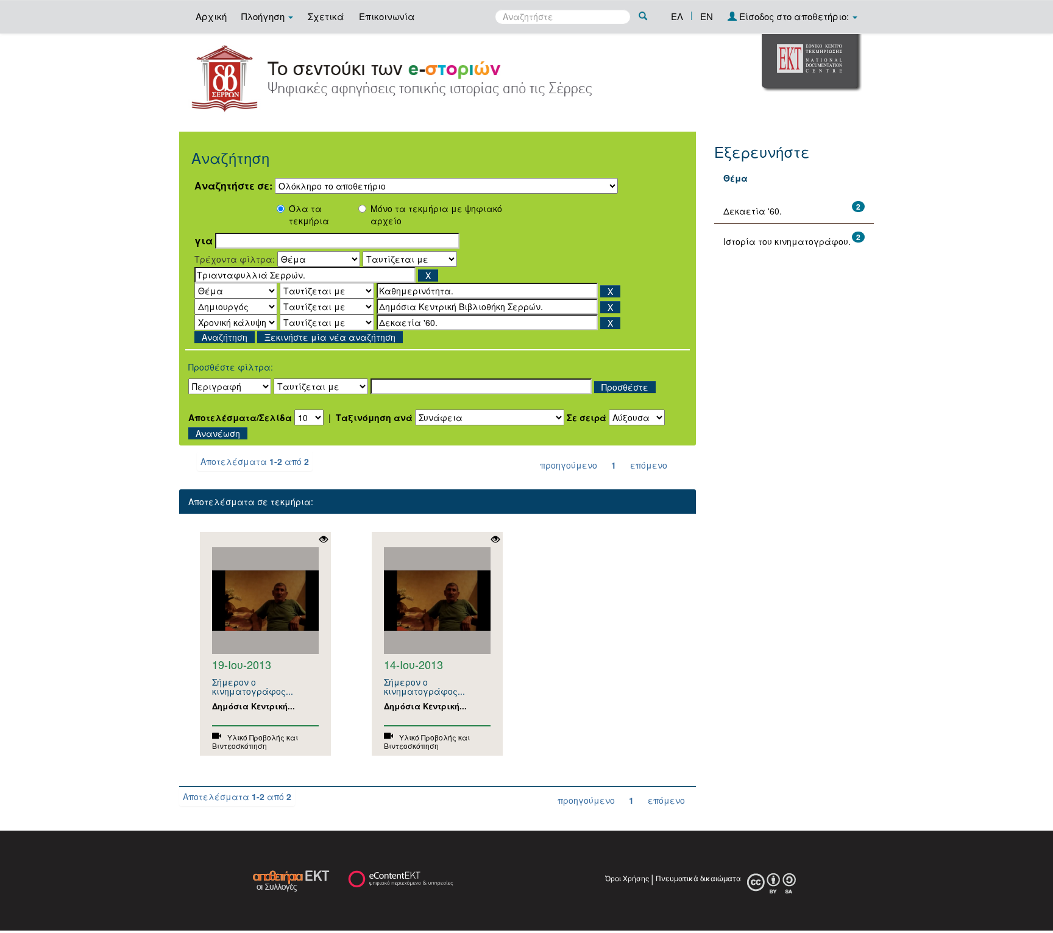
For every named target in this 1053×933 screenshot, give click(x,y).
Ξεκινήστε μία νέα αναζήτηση (329, 337)
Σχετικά (326, 16)
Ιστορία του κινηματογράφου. (787, 241)
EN (706, 16)
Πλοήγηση (264, 16)
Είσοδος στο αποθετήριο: (794, 16)
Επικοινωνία (387, 16)
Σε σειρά (586, 417)
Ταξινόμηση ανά (374, 417)
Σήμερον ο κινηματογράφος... (252, 686)
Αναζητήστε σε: (233, 186)
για (203, 240)
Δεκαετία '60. (752, 211)
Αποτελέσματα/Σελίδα (240, 417)
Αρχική (211, 16)
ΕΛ (677, 16)
